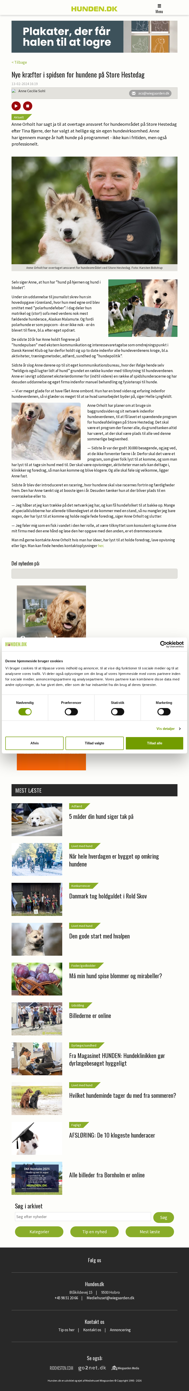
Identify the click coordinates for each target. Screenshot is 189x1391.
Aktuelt (19, 117)
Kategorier (39, 1231)
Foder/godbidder (83, 966)
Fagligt (76, 1125)
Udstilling (77, 1005)
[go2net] (92, 1367)
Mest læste (150, 1231)
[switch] (71, 711)
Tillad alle (154, 743)
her (100, 545)
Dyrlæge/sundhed (83, 1045)
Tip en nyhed (94, 1231)
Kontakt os (92, 1329)
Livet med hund (81, 846)
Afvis (34, 743)
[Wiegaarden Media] (125, 1367)
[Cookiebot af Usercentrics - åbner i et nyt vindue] (163, 644)
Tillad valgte (94, 743)
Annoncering (120, 1329)
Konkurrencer (80, 886)
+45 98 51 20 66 (66, 1297)
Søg (163, 1217)
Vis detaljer (166, 729)
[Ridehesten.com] (61, 1367)
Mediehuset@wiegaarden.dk (110, 1297)
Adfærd (76, 806)
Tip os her (66, 1329)
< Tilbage (19, 62)
